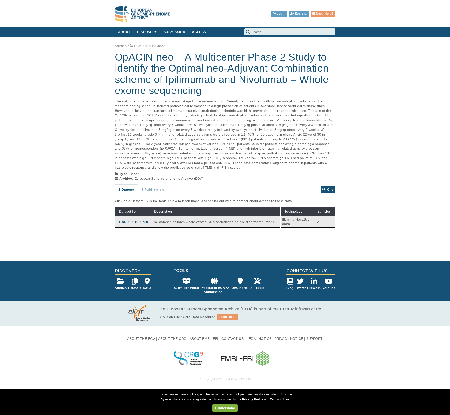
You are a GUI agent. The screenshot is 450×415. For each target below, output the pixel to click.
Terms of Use (279, 399)
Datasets (134, 288)
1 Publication (153, 189)
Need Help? (325, 13)
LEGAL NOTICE (259, 339)
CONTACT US (232, 339)
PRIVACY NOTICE (288, 339)
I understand (225, 408)
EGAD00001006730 (132, 222)
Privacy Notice (252, 399)
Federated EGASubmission (213, 290)
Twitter (300, 288)
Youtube (328, 288)
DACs (147, 288)
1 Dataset (126, 189)
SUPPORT (314, 339)
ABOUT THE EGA (141, 339)
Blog (290, 288)
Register (301, 13)
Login (281, 13)
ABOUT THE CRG (172, 339)
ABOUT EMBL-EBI (204, 339)
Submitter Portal (186, 288)
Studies (121, 46)
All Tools (257, 288)
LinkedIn (314, 288)
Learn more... (228, 316)
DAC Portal (240, 288)
